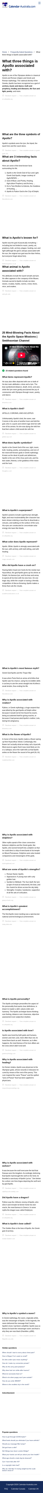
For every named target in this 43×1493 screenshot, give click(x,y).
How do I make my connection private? (15, 1363)
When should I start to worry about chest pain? (18, 1352)
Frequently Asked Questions (21, 52)
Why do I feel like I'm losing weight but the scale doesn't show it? (19, 1469)
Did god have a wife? (9, 1447)
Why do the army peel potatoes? (13, 1367)
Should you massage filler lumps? (14, 1444)
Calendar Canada (18, 1489)
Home (4, 52)
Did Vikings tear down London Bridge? (15, 1451)
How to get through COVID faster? (14, 1437)
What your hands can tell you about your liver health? (20, 1454)
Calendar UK (33, 1489)
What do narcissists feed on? (12, 1374)
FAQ (6, 1489)
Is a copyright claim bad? (11, 1465)
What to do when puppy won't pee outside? (17, 1377)
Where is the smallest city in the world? (15, 1384)
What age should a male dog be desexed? (17, 1458)
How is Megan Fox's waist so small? (14, 1356)
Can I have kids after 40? (11, 1462)
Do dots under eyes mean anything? (15, 1359)
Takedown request (10, 96)
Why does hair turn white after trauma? (15, 1370)
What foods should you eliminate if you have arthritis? (20, 1440)
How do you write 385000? (11, 1381)
